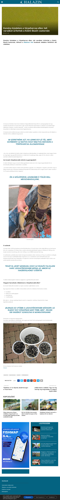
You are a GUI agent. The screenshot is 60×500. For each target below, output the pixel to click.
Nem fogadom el (40, 497)
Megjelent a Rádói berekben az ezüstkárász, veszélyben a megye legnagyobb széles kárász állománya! (48, 454)
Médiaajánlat (5, 491)
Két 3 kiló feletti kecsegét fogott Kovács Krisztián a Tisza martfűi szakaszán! (48, 445)
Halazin (5, 368)
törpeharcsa (25, 375)
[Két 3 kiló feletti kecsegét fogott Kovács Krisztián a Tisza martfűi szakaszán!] (36, 445)
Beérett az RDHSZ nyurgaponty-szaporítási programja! (47, 437)
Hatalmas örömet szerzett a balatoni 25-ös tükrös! (48, 413)
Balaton (6, 375)
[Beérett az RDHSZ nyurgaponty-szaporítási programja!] (36, 437)
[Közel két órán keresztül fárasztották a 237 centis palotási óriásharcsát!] (36, 429)
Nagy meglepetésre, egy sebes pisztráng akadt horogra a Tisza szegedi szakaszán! (48, 461)
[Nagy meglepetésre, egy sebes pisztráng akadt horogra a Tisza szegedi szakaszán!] (36, 462)
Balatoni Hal (28, 42)
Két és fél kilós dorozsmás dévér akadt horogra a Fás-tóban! (29, 414)
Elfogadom (28, 497)
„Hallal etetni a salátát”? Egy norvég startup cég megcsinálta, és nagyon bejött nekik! (45, 389)
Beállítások (52, 497)
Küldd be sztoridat (6, 489)
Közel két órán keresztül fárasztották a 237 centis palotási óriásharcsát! (47, 428)
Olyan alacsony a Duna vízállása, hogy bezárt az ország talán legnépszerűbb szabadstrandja (11, 415)
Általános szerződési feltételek (9, 487)
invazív (18, 375)
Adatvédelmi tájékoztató (7, 485)
